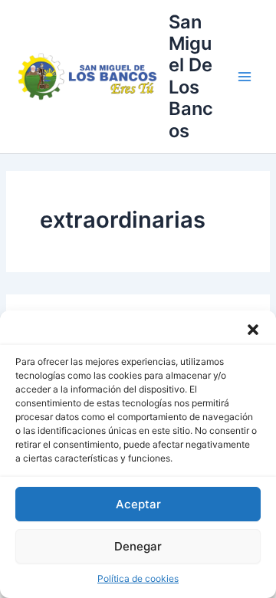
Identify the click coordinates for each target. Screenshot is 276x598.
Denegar (138, 546)
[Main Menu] (244, 77)
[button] (253, 329)
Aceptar (138, 504)
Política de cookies (138, 578)
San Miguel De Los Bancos (191, 76)
